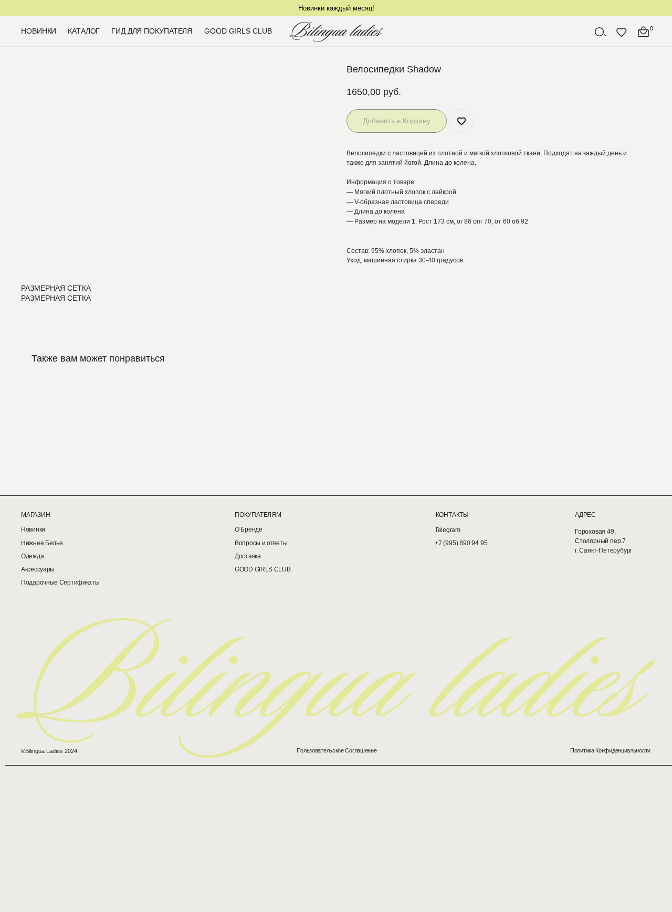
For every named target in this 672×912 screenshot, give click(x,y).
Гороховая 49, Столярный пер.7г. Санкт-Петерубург (603, 541)
